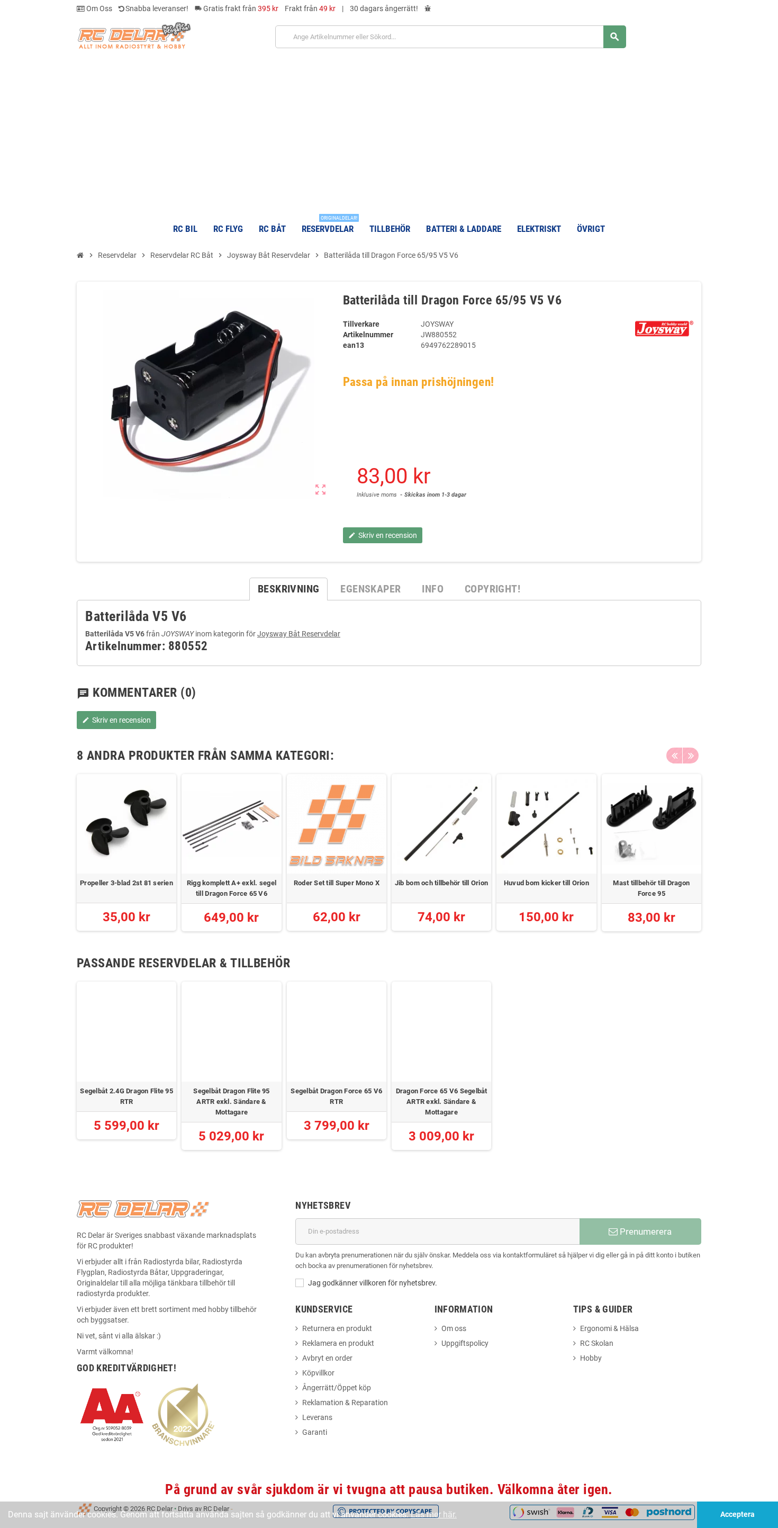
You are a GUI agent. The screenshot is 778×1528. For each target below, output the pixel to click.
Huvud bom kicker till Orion (546, 883)
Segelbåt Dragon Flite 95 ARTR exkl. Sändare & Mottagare (231, 1101)
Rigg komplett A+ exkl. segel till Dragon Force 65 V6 (231, 888)
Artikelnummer (368, 334)
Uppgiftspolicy (464, 1343)
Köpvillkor (318, 1373)
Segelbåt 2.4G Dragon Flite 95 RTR (126, 1096)
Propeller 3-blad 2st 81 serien (126, 883)
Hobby (591, 1358)
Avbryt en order (327, 1358)
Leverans (317, 1417)
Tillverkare (361, 324)
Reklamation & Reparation (345, 1402)
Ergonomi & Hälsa (609, 1328)
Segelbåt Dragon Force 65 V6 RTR (336, 1096)
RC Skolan (596, 1343)
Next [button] (691, 755)
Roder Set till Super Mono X (336, 883)
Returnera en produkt (337, 1328)
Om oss (453, 1328)
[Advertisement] (389, 131)
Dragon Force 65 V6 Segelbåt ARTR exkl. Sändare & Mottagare (441, 1101)
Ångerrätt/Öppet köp (336, 1387)
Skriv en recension (116, 720)
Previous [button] (674, 755)
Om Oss (98, 8)
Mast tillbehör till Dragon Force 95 (651, 888)
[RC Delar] (134, 35)
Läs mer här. (434, 1514)
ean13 (353, 345)
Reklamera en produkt (338, 1343)
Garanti (314, 1432)
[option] (126, 852)
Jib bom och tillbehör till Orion (441, 883)
